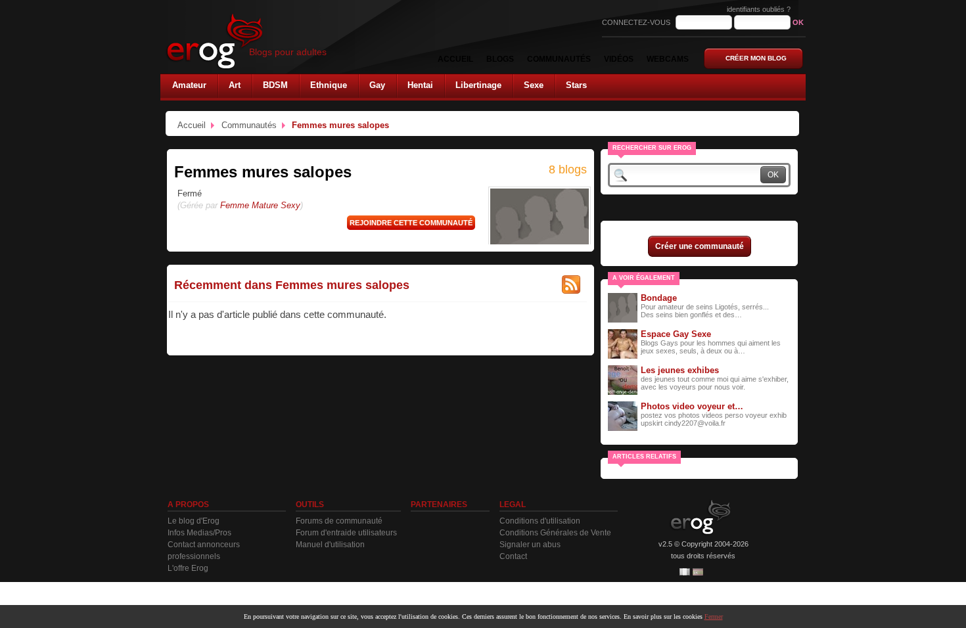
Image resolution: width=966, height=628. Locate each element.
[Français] (684, 571)
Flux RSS (571, 284)
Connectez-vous (637, 22)
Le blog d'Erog (193, 521)
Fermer (713, 616)
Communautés (249, 125)
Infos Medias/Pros (199, 532)
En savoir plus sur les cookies (663, 616)
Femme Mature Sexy (260, 205)
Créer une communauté (699, 246)
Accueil (191, 125)
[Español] (698, 571)
